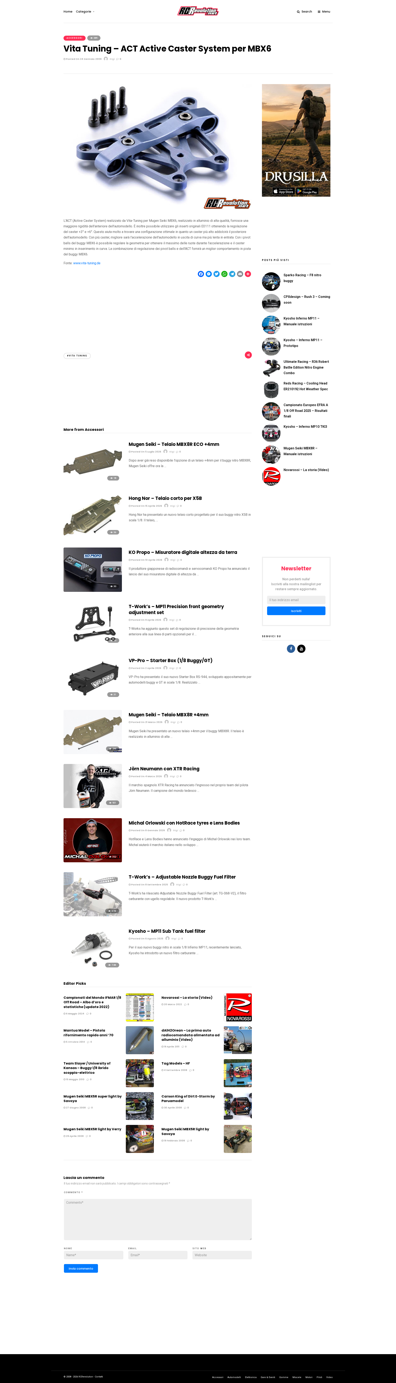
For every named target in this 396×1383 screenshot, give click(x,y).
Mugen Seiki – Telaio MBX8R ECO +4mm (174, 444)
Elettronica (251, 1377)
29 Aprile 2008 (74, 1136)
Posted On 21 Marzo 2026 (146, 722)
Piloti (319, 1377)
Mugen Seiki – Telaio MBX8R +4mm (169, 715)
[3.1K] (93, 915)
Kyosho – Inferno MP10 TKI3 (305, 427)
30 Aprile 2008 (172, 1107)
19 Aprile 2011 (171, 1046)
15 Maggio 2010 (74, 1079)
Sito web (199, 1248)
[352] (93, 861)
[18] (93, 482)
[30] (93, 591)
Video (329, 1377)
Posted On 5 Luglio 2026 (146, 451)
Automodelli (234, 1377)
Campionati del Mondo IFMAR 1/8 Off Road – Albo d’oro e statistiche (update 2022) (92, 1002)
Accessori (74, 38)
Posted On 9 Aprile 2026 (146, 620)
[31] (93, 699)
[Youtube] (301, 649)
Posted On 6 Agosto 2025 (147, 938)
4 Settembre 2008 (175, 1070)
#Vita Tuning (77, 355)
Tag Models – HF (175, 1063)
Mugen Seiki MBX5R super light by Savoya (93, 1098)
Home (68, 11)
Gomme (283, 1377)
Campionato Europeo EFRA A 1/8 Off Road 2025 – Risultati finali (306, 410)
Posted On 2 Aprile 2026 (146, 668)
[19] (93, 645)
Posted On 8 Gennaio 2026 (148, 830)
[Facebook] (291, 649)
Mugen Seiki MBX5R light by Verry (92, 1129)
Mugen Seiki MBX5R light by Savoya (185, 1131)
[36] (93, 536)
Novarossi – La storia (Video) (186, 997)
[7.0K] (93, 969)
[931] (93, 807)
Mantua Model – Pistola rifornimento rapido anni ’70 (88, 1032)
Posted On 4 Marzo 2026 (146, 776)
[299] (93, 753)
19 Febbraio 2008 (174, 1140)
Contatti (99, 1376)
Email (132, 1248)
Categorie (83, 11)
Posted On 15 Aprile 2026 (146, 506)
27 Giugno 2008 (75, 1107)
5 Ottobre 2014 (75, 1041)
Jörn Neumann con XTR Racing (164, 769)
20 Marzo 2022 (172, 1004)
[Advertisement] (158, 311)
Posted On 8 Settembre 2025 (149, 884)
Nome (68, 1248)
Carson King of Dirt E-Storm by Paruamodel (188, 1098)
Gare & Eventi (268, 1377)
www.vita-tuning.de (86, 263)
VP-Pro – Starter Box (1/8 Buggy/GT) (171, 660)
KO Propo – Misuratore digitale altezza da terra (183, 552)
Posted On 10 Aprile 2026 (146, 560)
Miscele (296, 1377)
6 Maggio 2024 (74, 1013)
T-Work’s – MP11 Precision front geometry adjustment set (176, 609)
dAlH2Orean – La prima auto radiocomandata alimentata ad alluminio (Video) (190, 1035)
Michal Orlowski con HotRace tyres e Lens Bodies (184, 823)
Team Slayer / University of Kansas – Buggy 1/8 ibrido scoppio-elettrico (87, 1068)
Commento (73, 1192)
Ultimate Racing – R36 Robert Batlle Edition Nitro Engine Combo (306, 367)
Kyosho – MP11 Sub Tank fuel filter (167, 931)
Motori (308, 1377)
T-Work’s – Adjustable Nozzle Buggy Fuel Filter (182, 877)
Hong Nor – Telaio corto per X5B (165, 498)
